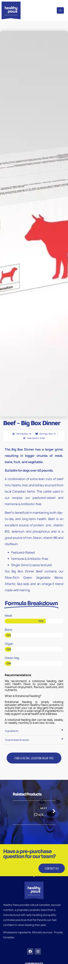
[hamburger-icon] (60, 10)
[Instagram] (38, 951)
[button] (34, 730)
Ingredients (11, 731)
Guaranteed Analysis (17, 740)
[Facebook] (30, 951)
